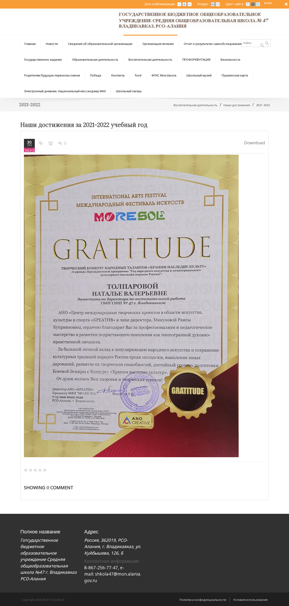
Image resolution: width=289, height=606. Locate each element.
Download (254, 143)
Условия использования (250, 600)
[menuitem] (100, 42)
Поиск (267, 43)
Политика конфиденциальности (202, 600)
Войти (268, 3)
